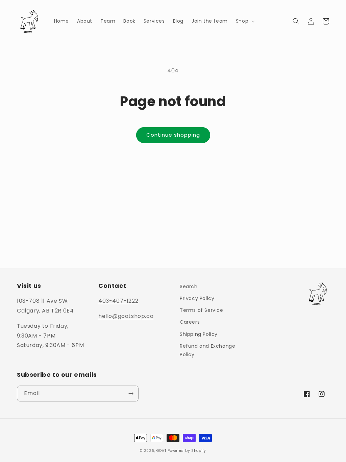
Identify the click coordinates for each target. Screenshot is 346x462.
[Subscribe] (130, 393)
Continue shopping (173, 134)
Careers (190, 322)
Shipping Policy (199, 334)
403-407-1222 (118, 301)
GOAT (161, 450)
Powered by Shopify (187, 450)
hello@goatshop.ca (125, 316)
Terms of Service (201, 310)
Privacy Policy (197, 298)
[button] (244, 21)
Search (189, 286)
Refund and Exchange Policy (207, 350)
